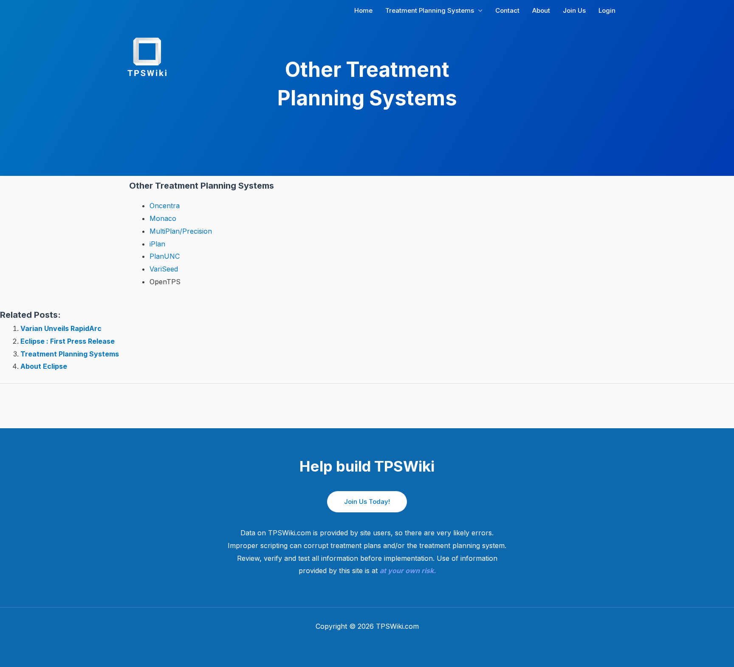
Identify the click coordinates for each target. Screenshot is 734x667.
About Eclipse (43, 366)
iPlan (157, 244)
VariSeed (164, 269)
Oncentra (165, 205)
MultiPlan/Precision (181, 231)
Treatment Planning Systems (69, 354)
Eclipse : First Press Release (67, 341)
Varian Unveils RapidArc (61, 328)
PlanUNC (165, 256)
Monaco (163, 218)
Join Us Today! (367, 501)
